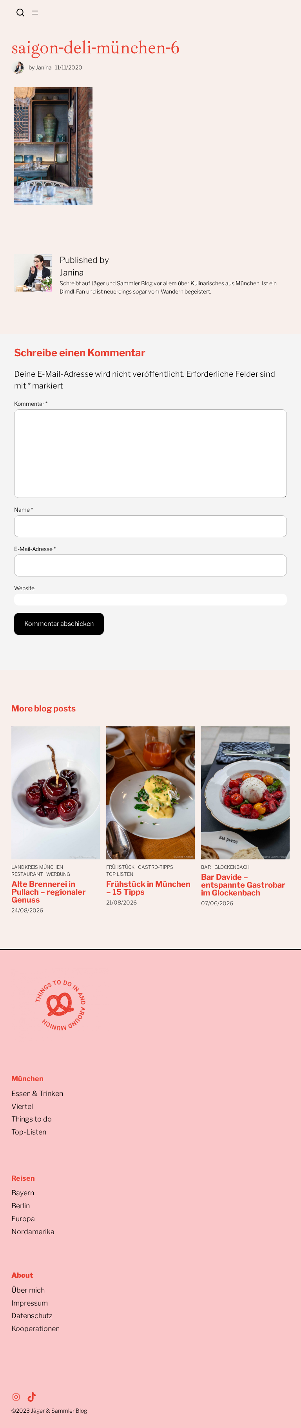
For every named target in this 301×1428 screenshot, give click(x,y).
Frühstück (120, 867)
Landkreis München (37, 867)
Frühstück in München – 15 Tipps (148, 888)
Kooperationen (35, 1328)
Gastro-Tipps (155, 867)
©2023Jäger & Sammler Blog (49, 1410)
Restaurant (27, 874)
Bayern (22, 1193)
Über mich (28, 1290)
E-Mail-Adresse (35, 548)
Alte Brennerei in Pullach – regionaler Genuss (48, 892)
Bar (206, 867)
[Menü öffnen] (35, 12)
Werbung (58, 874)
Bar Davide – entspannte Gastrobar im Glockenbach (243, 885)
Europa (23, 1219)
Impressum (29, 1303)
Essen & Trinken (37, 1093)
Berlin (20, 1206)
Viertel (22, 1106)
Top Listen (119, 874)
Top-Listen (28, 1132)
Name (23, 509)
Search (20, 12)
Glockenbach (232, 867)
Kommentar (30, 403)
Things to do (31, 1119)
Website (24, 588)
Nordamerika (32, 1231)
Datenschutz (32, 1315)
